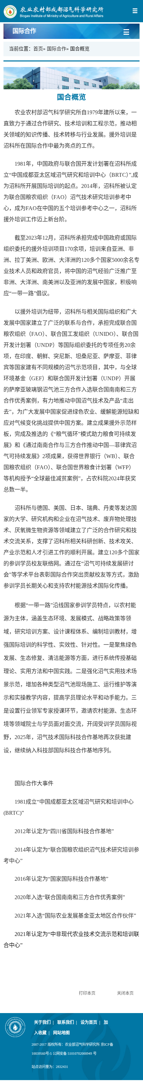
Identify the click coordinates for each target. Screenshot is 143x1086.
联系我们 (67, 1022)
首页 (38, 48)
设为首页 (90, 1022)
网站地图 (61, 1032)
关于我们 (44, 1022)
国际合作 (56, 48)
